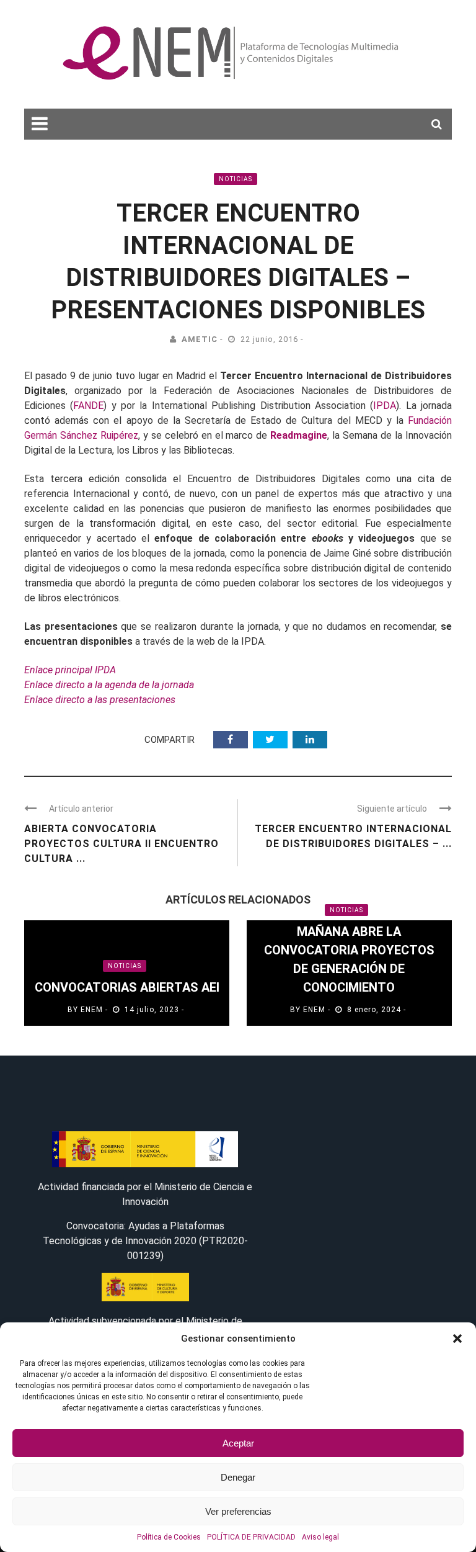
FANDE (88, 405)
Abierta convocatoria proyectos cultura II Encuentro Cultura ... (121, 843)
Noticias (235, 179)
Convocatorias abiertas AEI (127, 987)
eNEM (92, 1009)
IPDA (384, 405)
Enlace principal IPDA (70, 670)
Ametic (200, 339)
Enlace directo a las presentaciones (99, 700)
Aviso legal (320, 1537)
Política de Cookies (169, 1537)
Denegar (238, 1477)
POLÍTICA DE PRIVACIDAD (251, 1537)
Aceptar (238, 1443)
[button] (457, 1338)
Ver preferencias (238, 1511)
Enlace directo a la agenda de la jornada (109, 685)
